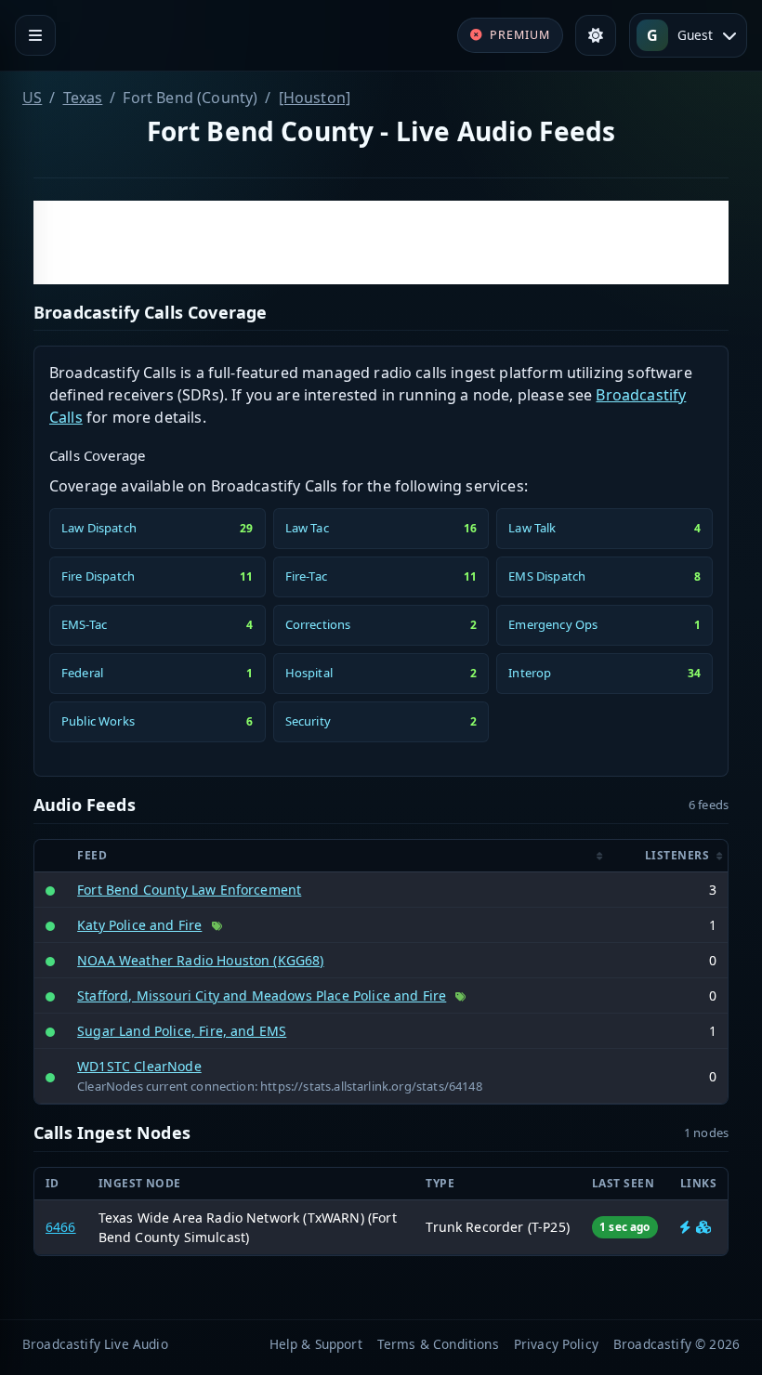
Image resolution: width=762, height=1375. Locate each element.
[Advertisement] (381, 242)
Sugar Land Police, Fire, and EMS (181, 1031)
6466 (61, 1227)
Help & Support (315, 1344)
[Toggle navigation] (35, 35)
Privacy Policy (556, 1344)
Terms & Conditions (438, 1344)
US (32, 97)
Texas (83, 97)
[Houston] (314, 97)
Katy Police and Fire (139, 925)
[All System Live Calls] (685, 1227)
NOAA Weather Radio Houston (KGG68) (200, 960)
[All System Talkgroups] (703, 1227)
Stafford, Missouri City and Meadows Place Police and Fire (261, 995)
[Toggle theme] (595, 35)
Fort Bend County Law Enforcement (189, 889)
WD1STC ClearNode (139, 1066)
